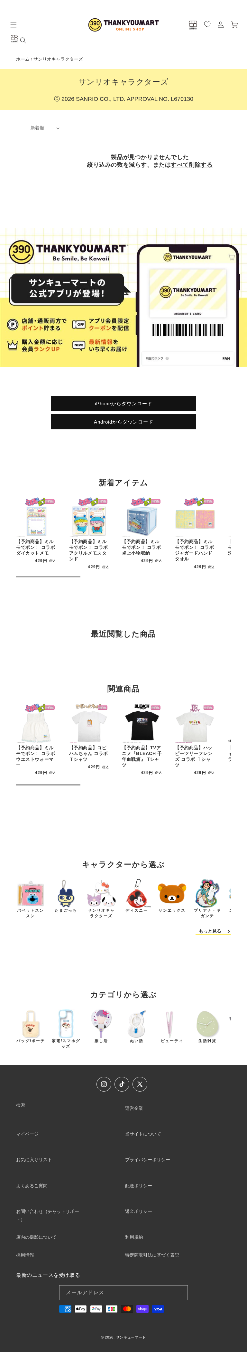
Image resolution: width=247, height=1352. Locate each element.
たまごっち (66, 910)
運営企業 (134, 1108)
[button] (13, 25)
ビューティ (172, 1041)
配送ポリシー (138, 1185)
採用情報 (25, 1255)
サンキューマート (131, 1337)
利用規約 (134, 1237)
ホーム (23, 59)
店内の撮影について (36, 1237)
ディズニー (136, 910)
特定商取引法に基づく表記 (152, 1255)
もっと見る (210, 931)
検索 (20, 1105)
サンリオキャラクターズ (101, 913)
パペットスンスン (30, 913)
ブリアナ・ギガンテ (207, 913)
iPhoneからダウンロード (123, 403)
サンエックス (172, 910)
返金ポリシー (138, 1211)
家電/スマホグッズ (66, 1044)
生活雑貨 (207, 1041)
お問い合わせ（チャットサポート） (47, 1215)
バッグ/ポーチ (30, 1041)
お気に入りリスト (34, 1159)
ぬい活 (136, 1041)
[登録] (180, 1292)
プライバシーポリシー (147, 1159)
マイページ (27, 1134)
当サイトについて (143, 1134)
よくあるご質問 (32, 1185)
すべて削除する (192, 165)
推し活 (101, 1041)
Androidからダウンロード (123, 421)
